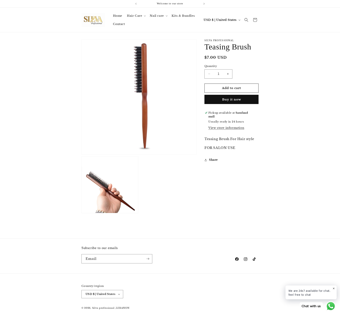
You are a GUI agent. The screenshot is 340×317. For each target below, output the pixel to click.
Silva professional (103, 308)
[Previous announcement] (136, 3)
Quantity (210, 66)
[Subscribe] (147, 258)
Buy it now (231, 99)
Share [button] (213, 160)
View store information (226, 128)
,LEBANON (122, 308)
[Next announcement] (204, 3)
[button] (136, 16)
